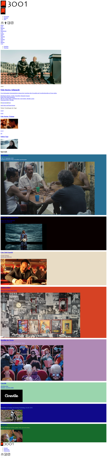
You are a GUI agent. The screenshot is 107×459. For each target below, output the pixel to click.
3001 (5, 19)
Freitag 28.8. (2, 34)
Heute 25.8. (2, 26)
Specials (6, 18)
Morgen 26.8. (3, 29)
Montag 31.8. (2, 43)
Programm (6, 16)
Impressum (6, 449)
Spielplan (6, 46)
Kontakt (6, 448)
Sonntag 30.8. (3, 40)
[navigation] (2, 457)
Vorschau (6, 48)
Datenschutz (7, 451)
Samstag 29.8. (3, 37)
